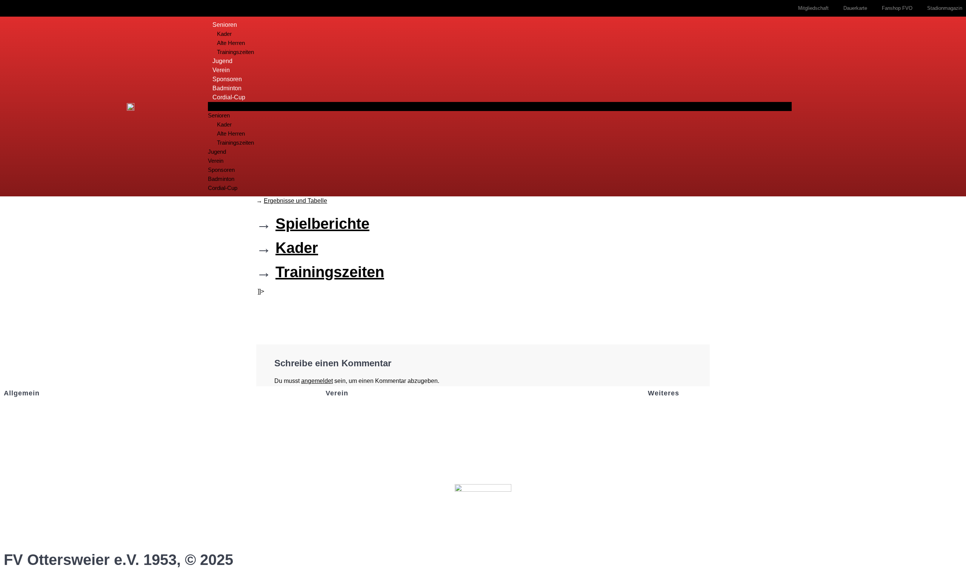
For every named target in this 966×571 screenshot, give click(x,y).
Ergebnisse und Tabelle (295, 201)
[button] (500, 106)
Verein (221, 70)
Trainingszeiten (235, 52)
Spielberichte (322, 223)
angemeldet (317, 381)
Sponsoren (227, 79)
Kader (224, 34)
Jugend (222, 61)
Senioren (224, 25)
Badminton (227, 88)
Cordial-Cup (228, 97)
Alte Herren (231, 43)
